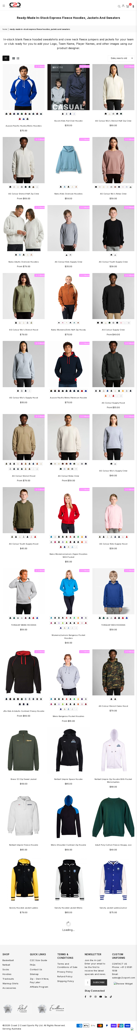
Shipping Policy (65, 981)
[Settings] (132, 6)
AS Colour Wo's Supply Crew (113, 471)
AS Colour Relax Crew (68, 476)
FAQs (32, 964)
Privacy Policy (65, 971)
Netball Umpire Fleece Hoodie (23, 845)
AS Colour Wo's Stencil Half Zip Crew (113, 121)
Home (5, 29)
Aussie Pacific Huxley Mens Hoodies (24, 126)
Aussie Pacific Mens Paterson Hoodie (68, 398)
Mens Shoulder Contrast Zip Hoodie (68, 845)
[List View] (18, 58)
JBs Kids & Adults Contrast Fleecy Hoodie (23, 711)
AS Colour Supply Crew (113, 330)
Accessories (9, 988)
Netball (6, 964)
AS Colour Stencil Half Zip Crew (23, 194)
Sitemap (34, 974)
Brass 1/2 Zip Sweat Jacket (24, 779)
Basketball (8, 960)
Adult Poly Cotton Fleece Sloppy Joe (113, 845)
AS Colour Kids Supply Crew (68, 262)
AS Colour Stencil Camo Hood (113, 706)
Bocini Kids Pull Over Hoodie (68, 121)
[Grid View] (13, 58)
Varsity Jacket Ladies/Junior (113, 908)
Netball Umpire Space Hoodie (68, 779)
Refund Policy (64, 976)
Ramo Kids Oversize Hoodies (68, 194)
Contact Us (36, 969)
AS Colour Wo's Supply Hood (23, 398)
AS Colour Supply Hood (113, 403)
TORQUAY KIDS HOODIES (113, 625)
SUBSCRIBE (99, 982)
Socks (6, 969)
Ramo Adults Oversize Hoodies (24, 262)
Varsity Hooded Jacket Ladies (23, 908)
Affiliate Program (39, 986)
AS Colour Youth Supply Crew (113, 262)
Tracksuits (8, 978)
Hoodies (7, 974)
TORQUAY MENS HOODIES (23, 625)
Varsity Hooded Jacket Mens (68, 908)
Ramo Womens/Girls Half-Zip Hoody (68, 330)
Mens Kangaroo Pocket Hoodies (68, 716)
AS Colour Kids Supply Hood (113, 544)
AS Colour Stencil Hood (23, 476)
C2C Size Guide (38, 960)
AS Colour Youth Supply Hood (23, 544)
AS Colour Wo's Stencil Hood (23, 330)
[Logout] (123, 6)
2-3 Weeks (40, 66)
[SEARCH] (119, 6)
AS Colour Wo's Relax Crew (113, 194)
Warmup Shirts (10, 983)
